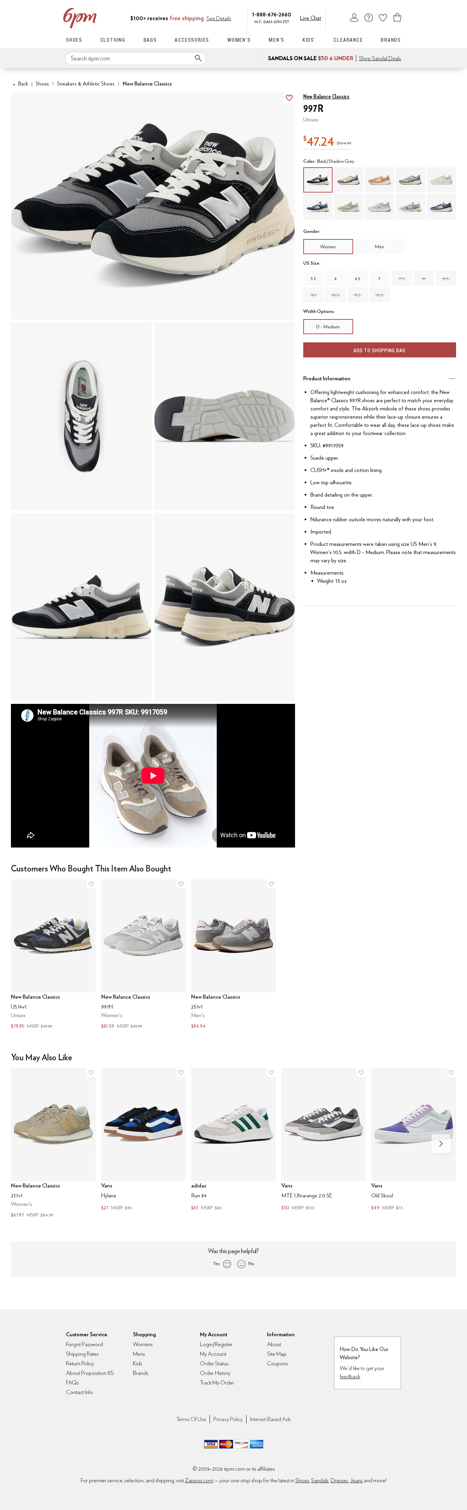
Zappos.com (199, 1480)
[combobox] (135, 58)
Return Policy (80, 1363)
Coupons (277, 1363)
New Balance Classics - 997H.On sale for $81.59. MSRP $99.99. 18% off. (143, 955)
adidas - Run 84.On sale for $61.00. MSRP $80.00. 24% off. (233, 1140)
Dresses (339, 1480)
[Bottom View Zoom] (224, 416)
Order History (215, 1373)
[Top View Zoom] (81, 416)
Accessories (192, 40)
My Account (354, 17)
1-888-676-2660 (271, 14)
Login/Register (216, 1344)
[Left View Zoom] (81, 607)
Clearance (348, 40)
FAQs (72, 1382)
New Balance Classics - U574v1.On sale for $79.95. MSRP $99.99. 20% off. (53, 955)
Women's (239, 40)
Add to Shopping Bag (379, 350)
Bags (150, 40)
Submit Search (198, 58)
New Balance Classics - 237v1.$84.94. (233, 955)
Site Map (276, 1354)
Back (20, 83)
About (274, 1344)
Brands (391, 40)
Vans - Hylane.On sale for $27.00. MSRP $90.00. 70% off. (143, 1140)
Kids (137, 1363)
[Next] (441, 1143)
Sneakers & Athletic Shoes (86, 83)
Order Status (214, 1363)
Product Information (326, 378)
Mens (139, 1354)
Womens (143, 1344)
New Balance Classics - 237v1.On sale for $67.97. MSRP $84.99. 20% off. (53, 1143)
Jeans (356, 1480)
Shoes (74, 40)
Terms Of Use (191, 1419)
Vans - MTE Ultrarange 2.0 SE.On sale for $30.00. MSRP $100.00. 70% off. (323, 1140)
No (251, 1263)
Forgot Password (84, 1344)
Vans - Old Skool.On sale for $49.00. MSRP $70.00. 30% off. (413, 1140)
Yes (216, 1263)
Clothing (113, 40)
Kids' (309, 40)
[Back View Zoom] (224, 607)
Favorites (383, 17)
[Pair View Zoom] (153, 206)
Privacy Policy (228, 1419)
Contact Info (79, 1392)
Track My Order (217, 1382)
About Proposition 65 (90, 1373)
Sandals (320, 1480)
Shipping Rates (82, 1354)
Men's (276, 40)
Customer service (368, 17)
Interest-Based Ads (270, 1419)
